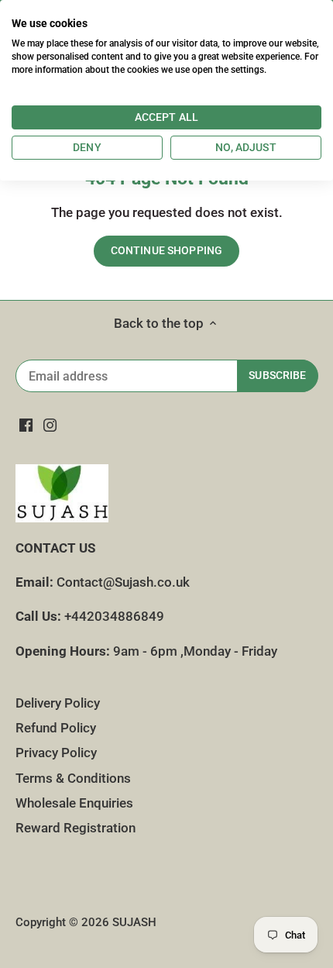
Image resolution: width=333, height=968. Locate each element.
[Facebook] (26, 425)
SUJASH (134, 922)
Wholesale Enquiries (74, 803)
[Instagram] (50, 425)
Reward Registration (75, 827)
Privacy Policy (56, 752)
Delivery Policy (57, 703)
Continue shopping (166, 250)
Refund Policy (55, 727)
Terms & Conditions (73, 778)
